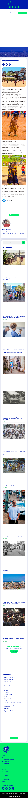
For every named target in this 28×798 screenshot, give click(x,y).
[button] (11, 13)
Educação (6, 692)
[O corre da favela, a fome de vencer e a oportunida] (14, 211)
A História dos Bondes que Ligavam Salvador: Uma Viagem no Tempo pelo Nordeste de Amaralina (13, 418)
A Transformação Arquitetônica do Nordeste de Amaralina (13, 278)
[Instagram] (18, 7)
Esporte (6, 696)
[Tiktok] (15, 7)
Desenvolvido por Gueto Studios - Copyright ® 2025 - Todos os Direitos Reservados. (14, 794)
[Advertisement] (14, 32)
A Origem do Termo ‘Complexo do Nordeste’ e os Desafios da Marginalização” (14, 603)
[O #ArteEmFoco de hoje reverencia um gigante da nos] (22, 211)
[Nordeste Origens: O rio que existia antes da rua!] (6, 211)
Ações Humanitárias (9, 677)
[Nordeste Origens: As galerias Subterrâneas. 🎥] (22, 206)
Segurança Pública (9, 711)
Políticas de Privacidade (14, 796)
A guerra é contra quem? (9, 387)
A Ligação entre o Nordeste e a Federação (13, 485)
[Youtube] (13, 7)
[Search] (23, 242)
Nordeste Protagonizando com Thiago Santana (14, 536)
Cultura (6, 690)
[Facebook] (10, 7)
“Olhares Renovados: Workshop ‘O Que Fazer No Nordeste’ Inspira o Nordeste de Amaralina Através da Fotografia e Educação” (14, 316)
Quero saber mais (14, 738)
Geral (5, 700)
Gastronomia (7, 698)
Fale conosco (14, 651)
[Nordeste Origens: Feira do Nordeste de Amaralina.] (6, 206)
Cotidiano (6, 688)
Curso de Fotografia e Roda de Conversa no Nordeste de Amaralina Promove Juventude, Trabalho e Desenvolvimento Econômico (13, 351)
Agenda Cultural (8, 679)
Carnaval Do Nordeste (10, 686)
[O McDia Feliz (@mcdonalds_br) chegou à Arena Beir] (14, 206)
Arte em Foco (8, 682)
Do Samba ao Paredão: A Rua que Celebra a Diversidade (13, 639)
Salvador (6, 709)
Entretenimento (8, 694)
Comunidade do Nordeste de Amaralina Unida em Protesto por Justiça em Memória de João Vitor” (14, 453)
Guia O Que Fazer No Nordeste (12, 703)
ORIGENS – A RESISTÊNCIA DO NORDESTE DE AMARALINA (12, 569)
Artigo (5, 684)
